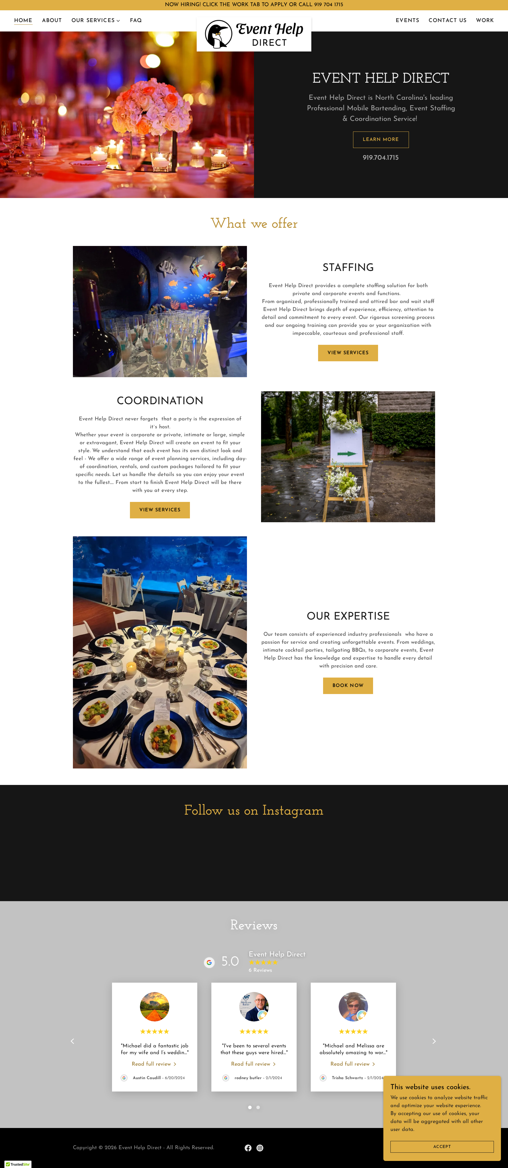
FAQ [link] (136, 21)
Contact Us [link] (448, 21)
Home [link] (23, 21)
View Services (348, 353)
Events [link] (407, 21)
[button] (96, 20)
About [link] (52, 21)
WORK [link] (485, 21)
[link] (254, 19)
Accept (442, 1147)
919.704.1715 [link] (381, 158)
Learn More (381, 139)
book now (347, 685)
